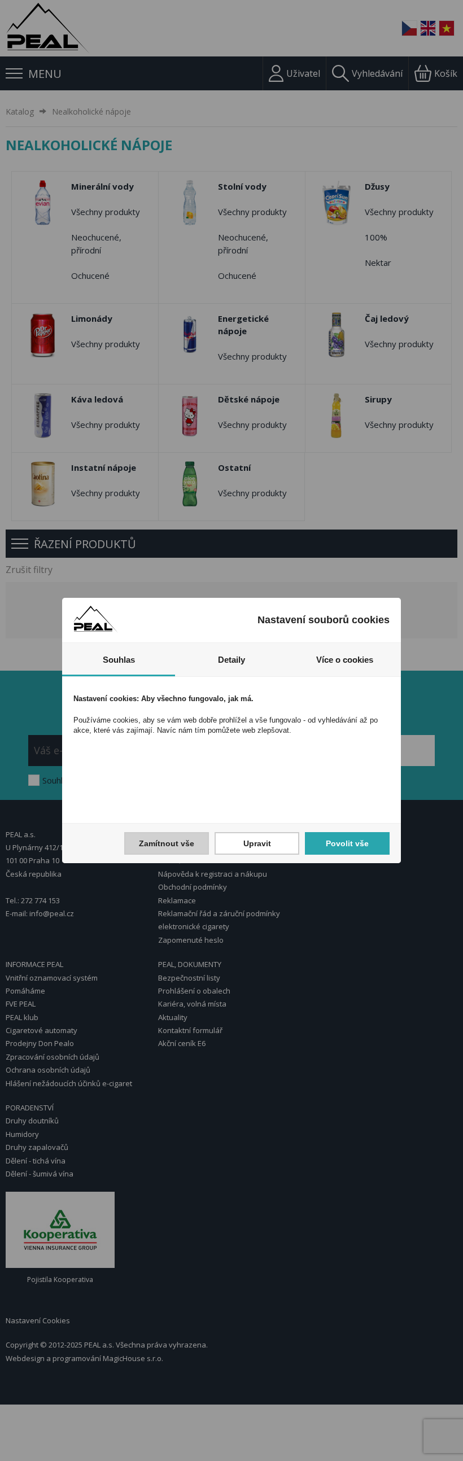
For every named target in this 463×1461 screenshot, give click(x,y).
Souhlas (119, 659)
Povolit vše (347, 843)
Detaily (231, 659)
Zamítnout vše (166, 843)
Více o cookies (344, 659)
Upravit (257, 843)
